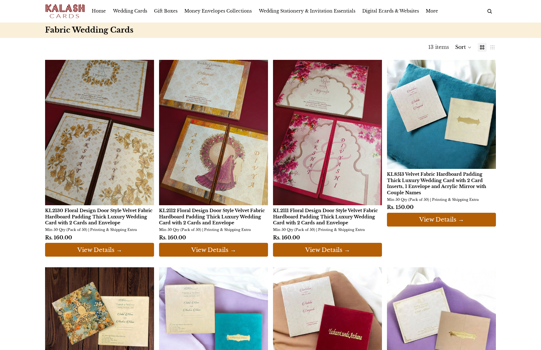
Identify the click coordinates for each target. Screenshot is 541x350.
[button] (463, 47)
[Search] (490, 11)
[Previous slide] (54, 132)
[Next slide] (144, 132)
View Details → (99, 249)
